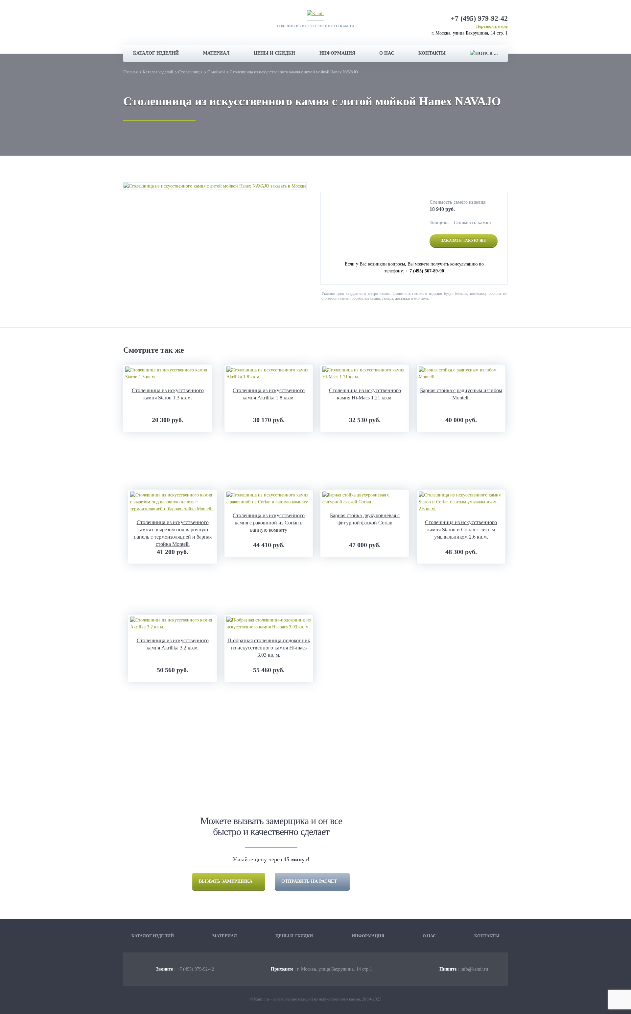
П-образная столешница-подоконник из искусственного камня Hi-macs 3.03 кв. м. (268, 648)
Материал (216, 53)
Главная (130, 71)
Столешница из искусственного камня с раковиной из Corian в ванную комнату (269, 523)
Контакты (432, 53)
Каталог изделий (156, 53)
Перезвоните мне (492, 26)
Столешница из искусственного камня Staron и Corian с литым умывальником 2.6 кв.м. (461, 530)
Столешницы (189, 71)
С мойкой (215, 71)
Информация (337, 53)
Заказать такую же (463, 240)
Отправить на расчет (309, 881)
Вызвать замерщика (225, 881)
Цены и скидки (274, 53)
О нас (386, 53)
